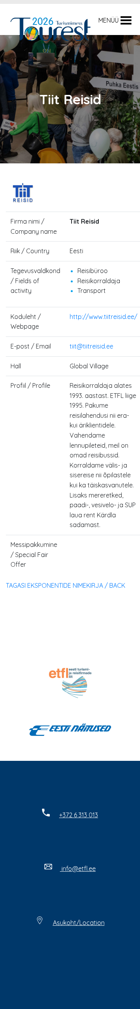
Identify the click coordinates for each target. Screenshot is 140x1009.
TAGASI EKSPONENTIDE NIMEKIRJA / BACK (65, 585)
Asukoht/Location (79, 923)
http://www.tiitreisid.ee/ (103, 317)
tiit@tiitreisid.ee (91, 346)
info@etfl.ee (78, 868)
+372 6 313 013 (78, 815)
